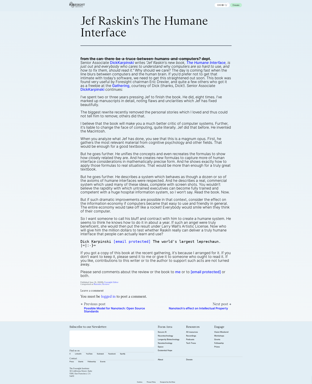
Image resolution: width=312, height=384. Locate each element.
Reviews (105, 284)
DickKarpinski (122, 62)
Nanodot (97, 284)
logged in (108, 296)
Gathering (120, 85)
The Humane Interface (206, 62)
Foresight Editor (111, 282)
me (178, 272)
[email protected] (132, 241)
